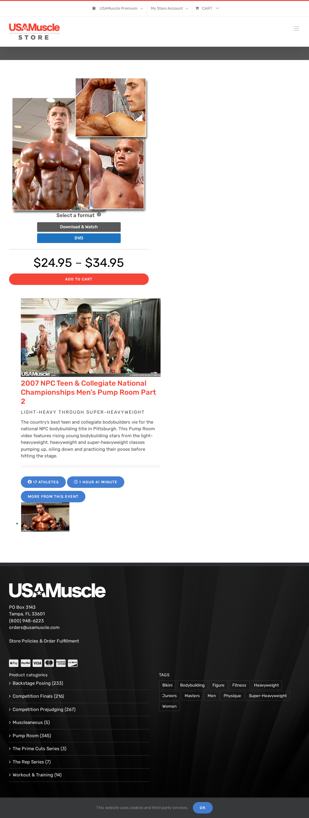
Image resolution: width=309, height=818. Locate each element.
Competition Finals (33, 696)
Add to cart (78, 279)
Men (212, 695)
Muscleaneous (28, 722)
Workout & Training (33, 775)
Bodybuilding (192, 685)
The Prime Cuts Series (36, 748)
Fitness (239, 685)
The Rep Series (28, 762)
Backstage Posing (32, 683)
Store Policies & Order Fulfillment (44, 641)
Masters (192, 695)
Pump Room (26, 735)
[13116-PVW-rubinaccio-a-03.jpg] (45, 523)
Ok (203, 807)
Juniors (169, 695)
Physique (232, 695)
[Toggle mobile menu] (297, 28)
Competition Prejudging (38, 709)
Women (169, 706)
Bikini (167, 685)
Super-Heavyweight (268, 695)
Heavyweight (266, 685)
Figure (218, 685)
